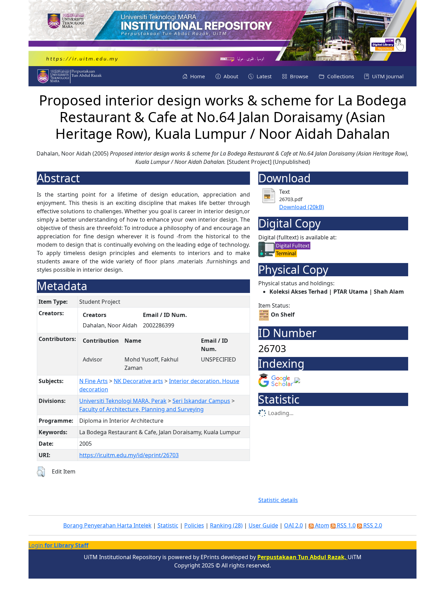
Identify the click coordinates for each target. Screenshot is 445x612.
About (230, 76)
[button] (41, 472)
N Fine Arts (93, 381)
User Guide (263, 525)
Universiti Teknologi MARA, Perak (123, 401)
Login (58, 545)
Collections (340, 76)
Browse (298, 76)
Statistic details (278, 500)
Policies (194, 525)
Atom (321, 525)
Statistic (167, 525)
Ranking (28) (226, 525)
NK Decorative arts (138, 381)
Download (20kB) (301, 207)
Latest (263, 76)
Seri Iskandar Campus (201, 401)
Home (197, 76)
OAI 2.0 (293, 525)
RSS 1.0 (345, 525)
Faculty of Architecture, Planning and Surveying (141, 409)
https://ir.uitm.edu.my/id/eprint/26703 (129, 455)
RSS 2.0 (372, 525)
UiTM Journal (387, 76)
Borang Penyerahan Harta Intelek (107, 525)
